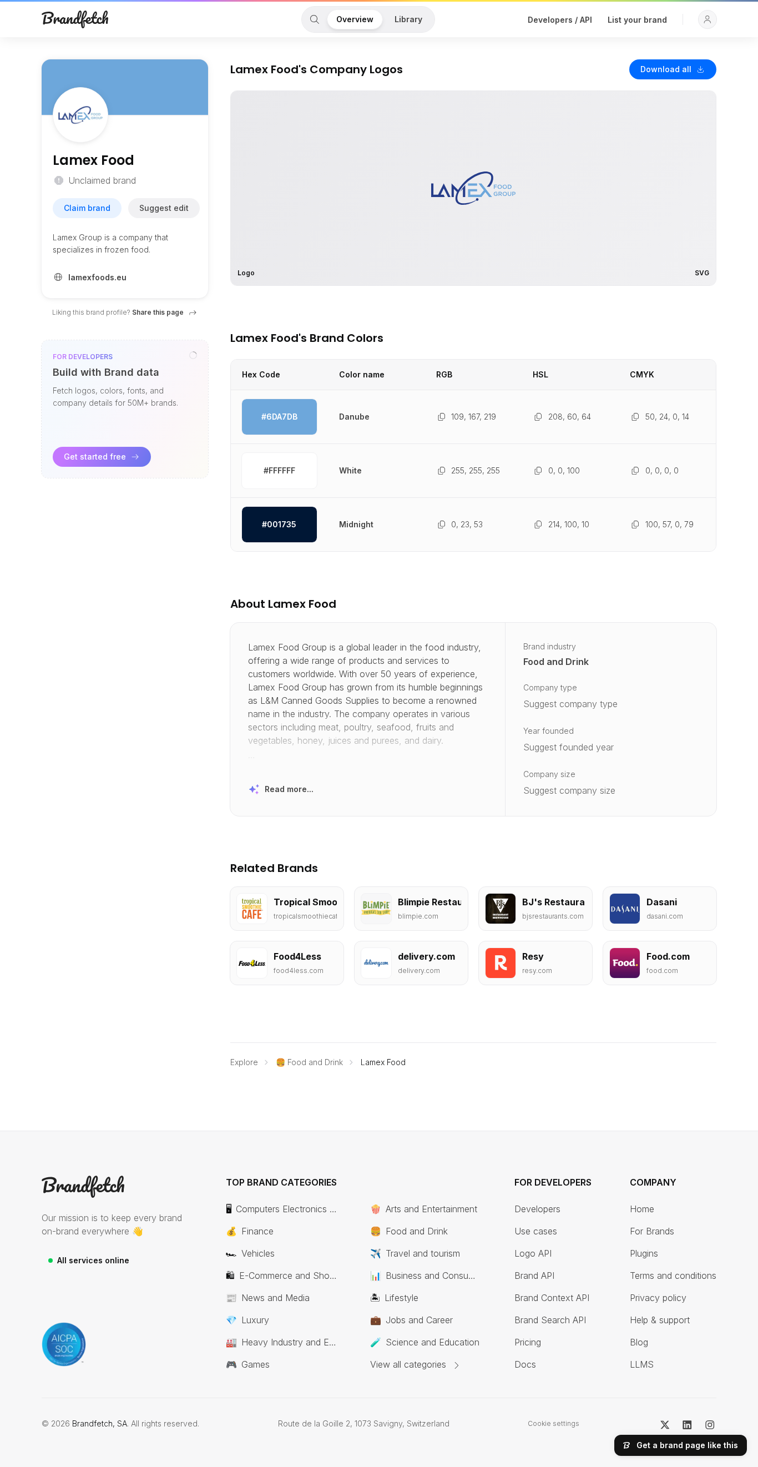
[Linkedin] (687, 1423)
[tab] (314, 19)
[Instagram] (710, 1423)
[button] (707, 19)
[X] (665, 1423)
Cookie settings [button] (553, 1423)
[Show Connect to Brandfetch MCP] (193, 355)
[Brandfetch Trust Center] (64, 1344)
